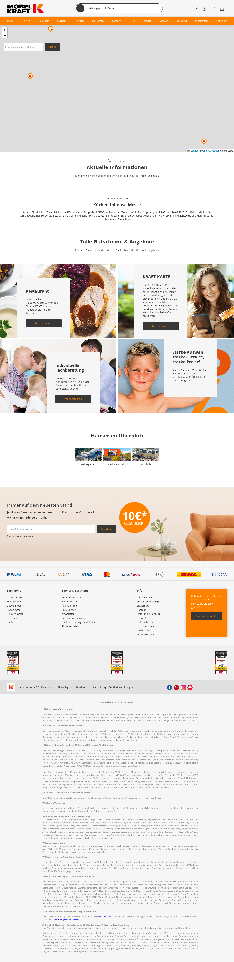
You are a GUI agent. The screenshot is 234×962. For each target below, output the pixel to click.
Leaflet (194, 150)
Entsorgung (143, 605)
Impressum (25, 687)
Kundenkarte (69, 601)
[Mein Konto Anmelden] (204, 9)
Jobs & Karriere (145, 626)
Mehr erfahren (43, 323)
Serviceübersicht (71, 597)
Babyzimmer (14, 605)
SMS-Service (69, 609)
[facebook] (169, 687)
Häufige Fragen (145, 597)
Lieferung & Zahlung (148, 614)
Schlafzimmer (15, 601)
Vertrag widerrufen (148, 601)
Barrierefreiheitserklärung (91, 687)
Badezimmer (14, 609)
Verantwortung (145, 634)
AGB (36, 687)
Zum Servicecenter (206, 616)
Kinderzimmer (15, 614)
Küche (10, 622)
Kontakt (141, 609)
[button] (50, 29)
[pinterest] (176, 687)
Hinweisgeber (66, 687)
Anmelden (106, 529)
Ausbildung (143, 630)
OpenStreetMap (211, 150)
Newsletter (68, 614)
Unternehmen (145, 622)
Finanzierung (69, 605)
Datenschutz (48, 687)
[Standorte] (196, 9)
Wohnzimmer (14, 597)
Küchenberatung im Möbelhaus (80, 622)
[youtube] (190, 687)
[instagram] (183, 687)
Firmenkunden (70, 626)
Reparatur (143, 618)
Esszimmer (13, 618)
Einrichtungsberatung (74, 618)
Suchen (52, 46)
